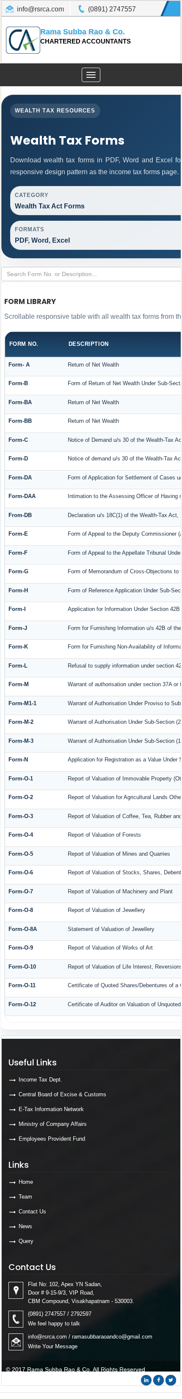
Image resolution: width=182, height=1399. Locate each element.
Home (26, 1182)
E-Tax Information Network (51, 1109)
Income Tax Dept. (40, 1079)
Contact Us (32, 1211)
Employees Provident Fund (52, 1139)
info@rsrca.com (40, 9)
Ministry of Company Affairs (53, 1124)
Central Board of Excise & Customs (62, 1094)
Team (25, 1197)
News (25, 1226)
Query (26, 1241)
